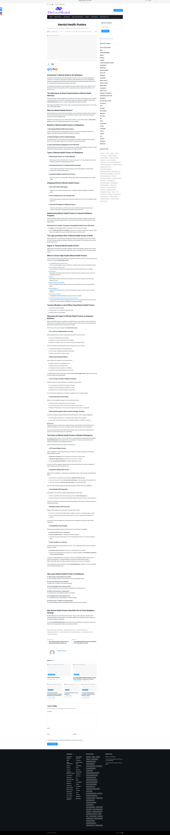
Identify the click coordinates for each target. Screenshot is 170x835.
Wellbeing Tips (117, 194)
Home (51, 17)
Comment (49, 711)
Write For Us (118, 10)
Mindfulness (103, 85)
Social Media (103, 123)
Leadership (85, 689)
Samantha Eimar (54, 31)
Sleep (101, 121)
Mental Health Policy (64, 632)
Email (48, 734)
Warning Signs (104, 194)
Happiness (102, 75)
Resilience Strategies (105, 183)
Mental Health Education (82, 630)
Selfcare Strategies (105, 185)
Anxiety (102, 55)
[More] (56, 69)
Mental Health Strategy (105, 171)
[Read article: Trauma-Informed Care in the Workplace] (72, 687)
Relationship (94, 17)
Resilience (102, 113)
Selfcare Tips (113, 185)
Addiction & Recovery (77, 17)
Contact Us (57, 4)
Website (75, 734)
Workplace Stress (115, 198)
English (149, 0)
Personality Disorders (106, 93)
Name (49, 728)
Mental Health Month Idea (53, 632)
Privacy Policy (62, 4)
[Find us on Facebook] (47, 4)
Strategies (80, 31)
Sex (101, 118)
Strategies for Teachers (106, 192)
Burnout (102, 58)
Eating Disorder (104, 70)
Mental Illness (104, 83)
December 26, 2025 (85, 680)
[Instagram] (53, 69)
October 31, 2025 (68, 697)
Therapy (102, 133)
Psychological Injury (105, 101)
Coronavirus (103, 65)
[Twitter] (51, 69)
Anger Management (105, 52)
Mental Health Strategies (106, 169)
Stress (102, 131)
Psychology (67, 17)
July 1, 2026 (59, 679)
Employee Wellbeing (111, 160)
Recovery (102, 108)
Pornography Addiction (106, 95)
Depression (103, 68)
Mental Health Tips (116, 171)
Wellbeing (85, 31)
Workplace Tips (104, 201)
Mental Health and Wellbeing (56, 630)
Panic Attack (103, 90)
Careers (87, 17)
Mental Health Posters (75, 632)
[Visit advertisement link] (85, 1)
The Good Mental (51, 679)
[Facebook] (48, 69)
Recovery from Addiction (106, 178)
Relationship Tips (111, 180)
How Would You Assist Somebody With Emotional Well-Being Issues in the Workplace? (54, 694)
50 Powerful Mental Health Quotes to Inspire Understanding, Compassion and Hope (84, 678)
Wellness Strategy (104, 196)
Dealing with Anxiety (114, 157)
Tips (101, 136)
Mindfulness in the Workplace (107, 173)
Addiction (103, 153)
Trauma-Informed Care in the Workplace (71, 693)
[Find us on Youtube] (52, 4)
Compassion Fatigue (112, 155)
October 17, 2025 (85, 698)
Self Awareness (114, 183)
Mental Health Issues (117, 164)
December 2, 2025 (51, 698)
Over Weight (103, 88)
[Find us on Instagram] (50, 4)
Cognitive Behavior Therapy (107, 63)
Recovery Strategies (117, 178)
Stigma (102, 126)
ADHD (101, 50)
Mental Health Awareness (69, 630)
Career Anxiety (104, 155)
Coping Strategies (104, 157)
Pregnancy (102, 98)
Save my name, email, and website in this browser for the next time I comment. (65, 740)
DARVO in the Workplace (53, 677)
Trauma (67, 689)
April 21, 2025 (62, 31)
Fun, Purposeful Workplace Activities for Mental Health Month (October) (88, 694)
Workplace (89, 31)
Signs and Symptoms (111, 187)
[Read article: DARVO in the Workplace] (59, 670)
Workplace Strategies (52, 634)
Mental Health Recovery (105, 167)
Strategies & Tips (104, 17)
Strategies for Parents (111, 189)
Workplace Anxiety (113, 196)
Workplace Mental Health (87, 632)
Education (52, 21)
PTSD (101, 106)
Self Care (102, 116)
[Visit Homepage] (58, 10)
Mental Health (57, 17)
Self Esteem (103, 187)
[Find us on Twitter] (49, 4)
